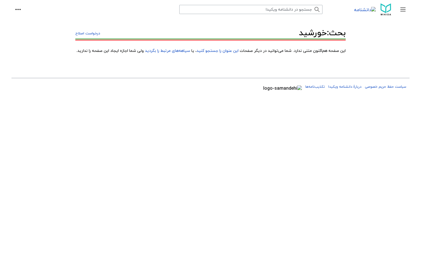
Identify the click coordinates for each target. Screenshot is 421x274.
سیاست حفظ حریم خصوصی (385, 87)
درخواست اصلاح (87, 33)
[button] (403, 9)
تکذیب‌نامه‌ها (315, 87)
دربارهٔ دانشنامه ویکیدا (344, 87)
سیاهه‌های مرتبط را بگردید (167, 51)
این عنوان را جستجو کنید (217, 51)
